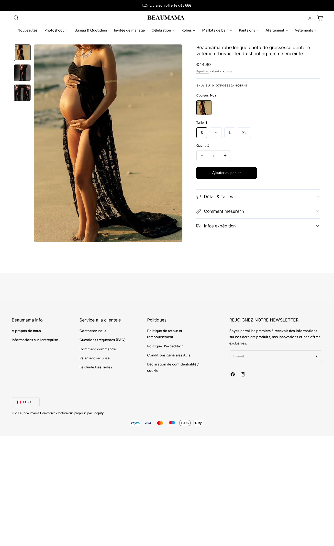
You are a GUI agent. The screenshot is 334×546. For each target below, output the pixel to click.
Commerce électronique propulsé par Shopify (72, 413)
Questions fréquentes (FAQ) (102, 340)
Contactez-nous (92, 331)
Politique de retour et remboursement (164, 334)
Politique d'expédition (165, 346)
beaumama (31, 413)
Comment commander (98, 349)
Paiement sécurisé (94, 358)
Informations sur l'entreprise (35, 340)
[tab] (22, 52)
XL (244, 132)
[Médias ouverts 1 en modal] (173, 53)
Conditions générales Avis (168, 355)
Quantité (202, 145)
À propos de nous (26, 331)
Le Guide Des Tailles (95, 367)
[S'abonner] (316, 356)
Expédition (202, 71)
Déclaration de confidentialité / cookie (173, 367)
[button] (16, 17)
